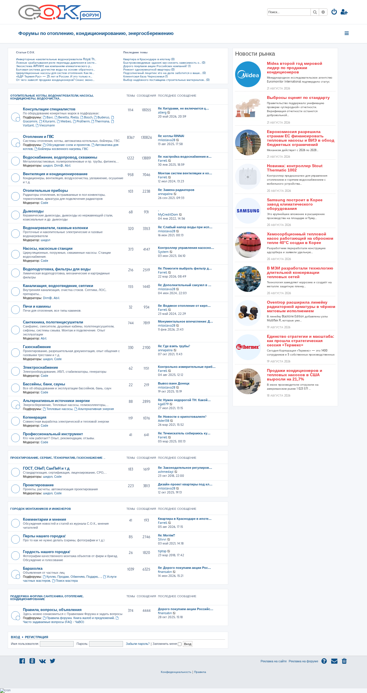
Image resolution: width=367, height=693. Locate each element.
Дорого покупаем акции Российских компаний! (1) (157, 66)
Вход (15, 637)
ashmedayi (165, 472)
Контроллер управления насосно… (186, 248)
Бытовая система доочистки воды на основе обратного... (55, 69)
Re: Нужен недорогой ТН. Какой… (184, 400)
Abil (68, 165)
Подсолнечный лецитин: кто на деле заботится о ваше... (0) (164, 73)
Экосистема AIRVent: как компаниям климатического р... (54, 66)
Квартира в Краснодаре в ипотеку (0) (149, 59)
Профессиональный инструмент (53, 433)
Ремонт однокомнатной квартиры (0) (149, 69)
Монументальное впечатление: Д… (185, 321)
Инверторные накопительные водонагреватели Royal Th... (56, 59)
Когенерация (34, 417)
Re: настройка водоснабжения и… (185, 157)
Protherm (83, 121)
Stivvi (162, 539)
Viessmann (47, 125)
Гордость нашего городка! (46, 551)
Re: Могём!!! (166, 535)
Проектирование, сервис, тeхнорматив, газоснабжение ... (57, 457)
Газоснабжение (37, 346)
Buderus (103, 117)
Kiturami (49, 121)
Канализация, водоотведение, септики (58, 285)
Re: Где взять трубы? (174, 346)
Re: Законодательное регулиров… (185, 468)
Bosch (88, 117)
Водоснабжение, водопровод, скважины (60, 157)
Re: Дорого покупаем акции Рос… (184, 568)
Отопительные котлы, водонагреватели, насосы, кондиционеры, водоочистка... (51, 97)
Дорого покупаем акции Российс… (185, 609)
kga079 (163, 404)
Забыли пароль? (138, 644)
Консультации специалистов (49, 108)
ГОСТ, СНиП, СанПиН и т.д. (46, 468)
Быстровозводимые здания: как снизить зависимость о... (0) (164, 62)
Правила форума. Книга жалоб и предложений (80, 618)
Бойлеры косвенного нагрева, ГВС (63, 149)
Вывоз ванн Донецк (174, 383)
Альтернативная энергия (96, 409)
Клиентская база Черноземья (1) (145, 76)
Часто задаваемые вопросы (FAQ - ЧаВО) (53, 622)
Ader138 (163, 421)
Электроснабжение (40, 367)
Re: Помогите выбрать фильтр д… (185, 268)
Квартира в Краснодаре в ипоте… (185, 519)
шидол (47, 165)
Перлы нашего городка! (44, 535)
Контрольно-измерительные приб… (187, 367)
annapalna (165, 194)
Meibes (65, 121)
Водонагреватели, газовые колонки (55, 227)
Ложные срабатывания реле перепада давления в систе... (56, 62)
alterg (162, 112)
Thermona (102, 121)
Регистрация (36, 637)
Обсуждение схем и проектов (68, 145)
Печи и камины (37, 306)
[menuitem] (334, 12)
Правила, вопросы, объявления (52, 609)
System (163, 252)
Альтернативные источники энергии (56, 400)
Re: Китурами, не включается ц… (183, 108)
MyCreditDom (168, 214)
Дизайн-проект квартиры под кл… (185, 484)
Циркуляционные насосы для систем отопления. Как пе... (55, 73)
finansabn (165, 572)
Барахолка (32, 568)
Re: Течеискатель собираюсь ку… (184, 433)
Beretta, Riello (68, 117)
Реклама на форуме (303, 661)
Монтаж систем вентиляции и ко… (185, 173)
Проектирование (38, 484)
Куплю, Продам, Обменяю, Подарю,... (73, 577)
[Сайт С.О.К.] (59, 12)
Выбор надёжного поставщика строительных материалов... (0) (166, 79)
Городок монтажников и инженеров (40, 508)
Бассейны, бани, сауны (44, 383)
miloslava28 (166, 140)
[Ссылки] (347, 33)
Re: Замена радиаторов (176, 190)
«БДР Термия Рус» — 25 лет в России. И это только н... (54, 76)
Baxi (49, 117)
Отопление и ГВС (38, 136)
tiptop (162, 551)
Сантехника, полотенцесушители (53, 321)
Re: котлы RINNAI (171, 136)
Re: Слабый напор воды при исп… (185, 227)
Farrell (162, 161)
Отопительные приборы (45, 190)
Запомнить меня (165, 644)
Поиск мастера (67, 581)
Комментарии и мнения (44, 519)
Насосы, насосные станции (48, 248)
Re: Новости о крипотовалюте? (182, 417)
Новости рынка (255, 53)
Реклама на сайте (274, 661)
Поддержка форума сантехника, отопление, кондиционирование (46, 597)
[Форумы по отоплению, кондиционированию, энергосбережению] (90, 16)
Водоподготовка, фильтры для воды (57, 268)
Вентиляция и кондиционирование (55, 173)
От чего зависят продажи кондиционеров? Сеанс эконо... (55, 79)
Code (44, 203)
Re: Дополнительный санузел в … (184, 285)
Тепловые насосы (59, 409)
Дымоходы (33, 210)
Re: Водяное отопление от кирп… (184, 306)
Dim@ (58, 165)
